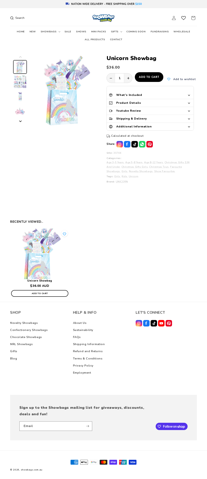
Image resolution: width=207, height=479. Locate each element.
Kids (124, 176)
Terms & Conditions (87, 358)
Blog (13, 358)
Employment (82, 373)
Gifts (13, 351)
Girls (124, 171)
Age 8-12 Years (153, 162)
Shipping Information (89, 344)
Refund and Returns (88, 351)
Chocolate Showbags (26, 337)
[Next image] (20, 121)
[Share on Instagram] (119, 144)
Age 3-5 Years (115, 162)
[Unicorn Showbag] (39, 254)
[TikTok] (154, 323)
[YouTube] (161, 323)
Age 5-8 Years (134, 162)
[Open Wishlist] (183, 18)
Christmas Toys (159, 166)
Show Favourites (164, 171)
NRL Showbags (21, 344)
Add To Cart (40, 293)
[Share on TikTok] (134, 144)
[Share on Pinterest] (149, 144)
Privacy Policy (83, 366)
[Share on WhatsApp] (142, 144)
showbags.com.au (32, 469)
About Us (80, 323)
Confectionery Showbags (29, 330)
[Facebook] (146, 323)
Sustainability (83, 330)
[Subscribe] (87, 426)
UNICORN (122, 181)
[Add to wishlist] (64, 233)
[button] (50, 32)
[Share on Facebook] (127, 144)
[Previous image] (20, 57)
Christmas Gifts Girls (134, 166)
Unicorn (133, 176)
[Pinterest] (169, 323)
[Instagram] (139, 323)
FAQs (77, 337)
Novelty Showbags (141, 171)
